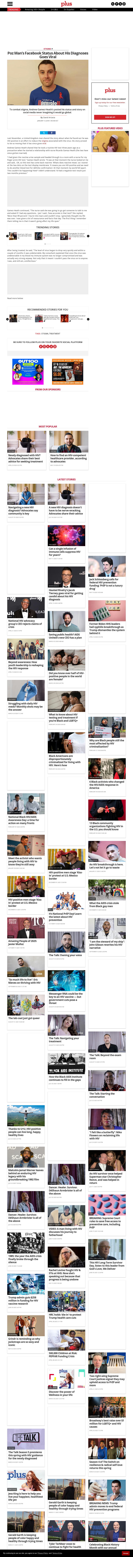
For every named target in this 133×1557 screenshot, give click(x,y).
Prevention (12, 1293)
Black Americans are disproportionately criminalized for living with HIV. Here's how (65, 760)
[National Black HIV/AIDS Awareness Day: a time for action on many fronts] (26, 803)
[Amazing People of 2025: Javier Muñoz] (26, 928)
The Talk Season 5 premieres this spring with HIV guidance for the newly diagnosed (25, 1455)
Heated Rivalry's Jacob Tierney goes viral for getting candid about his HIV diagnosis (66, 595)
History (11, 1252)
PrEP (50, 910)
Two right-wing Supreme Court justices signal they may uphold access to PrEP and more (107, 1380)
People (10, 937)
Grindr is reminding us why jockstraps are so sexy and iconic (24, 1342)
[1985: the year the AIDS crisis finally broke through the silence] (26, 1243)
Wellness (11, 1531)
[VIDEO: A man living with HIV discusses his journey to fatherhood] (66, 1215)
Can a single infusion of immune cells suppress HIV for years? (64, 551)
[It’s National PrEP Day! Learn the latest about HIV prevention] (66, 900)
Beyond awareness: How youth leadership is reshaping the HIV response (25, 665)
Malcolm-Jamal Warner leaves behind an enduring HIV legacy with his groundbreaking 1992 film (25, 1175)
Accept (125, 1553)
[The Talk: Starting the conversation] (107, 1080)
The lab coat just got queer (24, 1018)
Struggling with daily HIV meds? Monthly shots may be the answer (25, 706)
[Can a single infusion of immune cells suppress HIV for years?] (66, 535)
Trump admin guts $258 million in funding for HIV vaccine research (23, 1300)
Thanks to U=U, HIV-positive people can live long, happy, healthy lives (24, 1132)
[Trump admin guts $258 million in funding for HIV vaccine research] (26, 1284)
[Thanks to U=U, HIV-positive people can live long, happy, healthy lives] (26, 1115)
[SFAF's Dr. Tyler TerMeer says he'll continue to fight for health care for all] (66, 1530)
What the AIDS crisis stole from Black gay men (104, 905)
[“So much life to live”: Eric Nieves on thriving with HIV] (26, 966)
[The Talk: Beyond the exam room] (107, 1042)
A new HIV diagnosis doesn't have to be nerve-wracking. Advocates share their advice (66, 510)
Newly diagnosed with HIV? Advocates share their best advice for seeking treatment (25, 458)
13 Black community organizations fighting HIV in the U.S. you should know (106, 826)
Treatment (54, 333)
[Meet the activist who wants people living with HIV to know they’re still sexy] (26, 845)
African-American (14, 813)
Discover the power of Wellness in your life (62, 1393)
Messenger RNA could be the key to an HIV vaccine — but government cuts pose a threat (66, 998)
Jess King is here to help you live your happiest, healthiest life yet (25, 1496)
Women (51, 669)
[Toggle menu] (10, 4)
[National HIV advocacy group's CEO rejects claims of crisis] (26, 607)
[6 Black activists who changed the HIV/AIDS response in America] (107, 768)
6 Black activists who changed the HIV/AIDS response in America (106, 784)
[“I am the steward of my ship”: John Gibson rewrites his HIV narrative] (107, 928)
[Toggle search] (113, 4)
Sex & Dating (12, 1334)
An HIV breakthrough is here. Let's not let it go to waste (106, 866)
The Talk (11, 451)
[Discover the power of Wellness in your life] (66, 1378)
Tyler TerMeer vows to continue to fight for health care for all (65, 1547)
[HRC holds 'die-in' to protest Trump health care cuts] (66, 1301)
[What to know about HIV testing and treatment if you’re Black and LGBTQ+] (66, 701)
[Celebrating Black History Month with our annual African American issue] (107, 1531)
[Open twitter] (120, 4)
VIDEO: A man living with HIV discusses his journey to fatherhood (65, 1232)
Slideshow (93, 1416)
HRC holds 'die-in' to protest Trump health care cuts (65, 1316)
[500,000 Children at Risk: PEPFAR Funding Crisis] (66, 1340)
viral (44, 143)
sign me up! (110, 117)
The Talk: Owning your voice (65, 955)
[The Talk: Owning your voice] (66, 942)
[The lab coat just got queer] (26, 1005)
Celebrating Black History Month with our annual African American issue (104, 1547)
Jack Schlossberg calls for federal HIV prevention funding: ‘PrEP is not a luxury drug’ (106, 584)
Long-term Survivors (96, 1258)
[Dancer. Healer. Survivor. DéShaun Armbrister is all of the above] (26, 1201)
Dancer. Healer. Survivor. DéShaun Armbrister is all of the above (24, 1217)
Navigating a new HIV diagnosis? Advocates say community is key (23, 510)
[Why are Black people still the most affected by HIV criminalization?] (107, 727)
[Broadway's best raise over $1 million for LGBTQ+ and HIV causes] (107, 1407)
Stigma (47, 49)
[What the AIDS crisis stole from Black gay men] (107, 889)
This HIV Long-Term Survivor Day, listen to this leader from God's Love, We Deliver (106, 1265)
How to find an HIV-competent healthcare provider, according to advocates (68, 458)
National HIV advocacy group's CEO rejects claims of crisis (25, 624)
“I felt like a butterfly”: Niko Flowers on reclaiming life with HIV (105, 1135)
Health (10, 854)
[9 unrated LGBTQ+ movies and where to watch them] (38, 236)
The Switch (12, 975)
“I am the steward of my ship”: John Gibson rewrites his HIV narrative (107, 944)
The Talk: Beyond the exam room (105, 1057)
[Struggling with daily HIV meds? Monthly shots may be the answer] (26, 690)
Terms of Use (57, 1553)
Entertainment (54, 586)
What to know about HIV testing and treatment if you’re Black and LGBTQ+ (63, 717)
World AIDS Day (13, 895)
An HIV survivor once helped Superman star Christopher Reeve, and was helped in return (105, 1178)
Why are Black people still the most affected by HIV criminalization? (106, 743)
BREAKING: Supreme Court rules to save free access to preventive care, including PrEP (105, 1223)
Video (95, 9)
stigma (45, 141)
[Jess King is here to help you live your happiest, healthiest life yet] (26, 1480)
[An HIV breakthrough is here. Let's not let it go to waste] (107, 851)
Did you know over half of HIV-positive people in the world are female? (66, 676)
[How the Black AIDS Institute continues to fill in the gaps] (66, 1063)
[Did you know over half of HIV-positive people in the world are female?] (66, 660)
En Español (69, 9)
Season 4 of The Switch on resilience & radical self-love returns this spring (105, 1465)
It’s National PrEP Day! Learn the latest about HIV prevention (65, 917)
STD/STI (91, 620)
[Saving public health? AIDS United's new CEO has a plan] (66, 621)
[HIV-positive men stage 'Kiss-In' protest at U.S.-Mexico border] (26, 886)
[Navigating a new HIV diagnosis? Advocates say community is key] (26, 494)
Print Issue (12, 1489)
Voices (83, 9)
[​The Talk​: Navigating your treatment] (66, 1025)
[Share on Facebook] (52, 132)
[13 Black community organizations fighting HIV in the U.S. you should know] (107, 810)
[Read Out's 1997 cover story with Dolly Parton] (13, 236)
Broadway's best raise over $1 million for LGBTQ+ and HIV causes (106, 1423)
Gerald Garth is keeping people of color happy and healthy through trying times (25, 1538)
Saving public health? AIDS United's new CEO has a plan (65, 636)
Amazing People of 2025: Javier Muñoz (22, 942)
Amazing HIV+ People (35, 9)
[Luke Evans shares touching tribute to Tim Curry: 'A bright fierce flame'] (13, 318)
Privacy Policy (43, 1553)
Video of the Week (55, 1224)
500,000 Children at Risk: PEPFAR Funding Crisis (63, 1355)
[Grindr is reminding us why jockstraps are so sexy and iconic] (26, 1325)
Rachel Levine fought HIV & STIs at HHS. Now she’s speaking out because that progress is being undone (65, 1275)
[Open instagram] (124, 4)
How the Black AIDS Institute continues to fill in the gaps (65, 1078)
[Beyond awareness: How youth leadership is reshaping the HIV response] (26, 649)
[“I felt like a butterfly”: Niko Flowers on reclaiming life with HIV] (107, 1119)
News (10, 616)
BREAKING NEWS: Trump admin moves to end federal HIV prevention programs (106, 1506)
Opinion (11, 658)
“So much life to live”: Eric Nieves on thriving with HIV (24, 981)
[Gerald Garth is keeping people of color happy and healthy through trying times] (26, 1521)
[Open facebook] (116, 4)
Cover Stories (54, 1540)
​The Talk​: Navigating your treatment (64, 1040)
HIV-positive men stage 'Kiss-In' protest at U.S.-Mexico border (25, 902)
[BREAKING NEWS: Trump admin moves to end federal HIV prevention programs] (107, 1490)
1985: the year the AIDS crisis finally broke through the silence (24, 1259)
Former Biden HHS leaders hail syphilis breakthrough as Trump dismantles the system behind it (107, 628)
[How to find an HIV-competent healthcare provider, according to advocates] (68, 442)
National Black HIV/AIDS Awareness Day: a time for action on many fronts (23, 820)
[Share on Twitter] (44, 132)
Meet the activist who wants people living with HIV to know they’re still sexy (25, 861)
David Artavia (49, 117)
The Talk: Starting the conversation (102, 1095)
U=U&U (54, 9)
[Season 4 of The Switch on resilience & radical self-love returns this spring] (107, 1448)
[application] (110, 141)
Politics (51, 1266)
